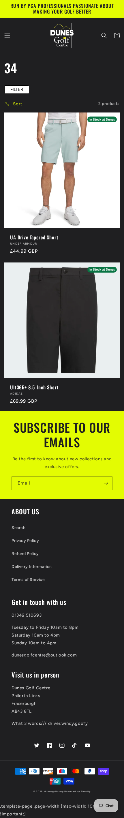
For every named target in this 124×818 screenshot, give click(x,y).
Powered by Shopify (77, 791)
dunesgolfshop (54, 791)
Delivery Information (32, 566)
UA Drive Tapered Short (34, 237)
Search (19, 527)
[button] (7, 35)
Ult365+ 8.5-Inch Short (34, 387)
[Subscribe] (105, 483)
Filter (16, 89)
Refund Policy (25, 553)
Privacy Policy (25, 540)
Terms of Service (28, 579)
